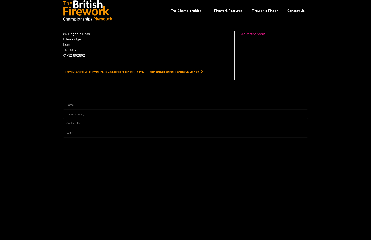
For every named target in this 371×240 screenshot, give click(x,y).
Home (70, 105)
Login (69, 133)
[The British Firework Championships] (87, 10)
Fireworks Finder (265, 10)
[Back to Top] (358, 227)
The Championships (186, 10)
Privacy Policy (75, 114)
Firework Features (228, 10)
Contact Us (296, 10)
